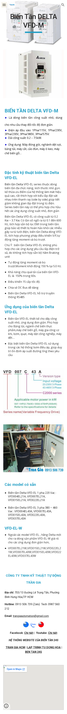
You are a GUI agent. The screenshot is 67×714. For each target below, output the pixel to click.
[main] (33, 22)
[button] (4, 4)
